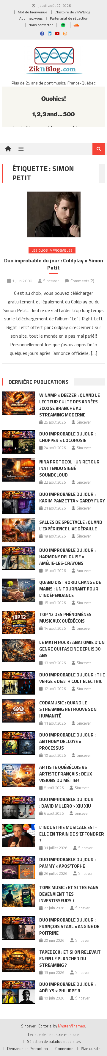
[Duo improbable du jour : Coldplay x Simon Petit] (53, 214)
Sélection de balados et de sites (54, 1041)
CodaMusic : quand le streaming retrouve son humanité (68, 709)
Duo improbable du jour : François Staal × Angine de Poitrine (69, 926)
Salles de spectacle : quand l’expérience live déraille (70, 525)
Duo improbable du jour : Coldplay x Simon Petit (53, 264)
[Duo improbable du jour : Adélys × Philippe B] (18, 992)
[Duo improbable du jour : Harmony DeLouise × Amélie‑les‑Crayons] (18, 558)
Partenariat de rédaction (69, 18)
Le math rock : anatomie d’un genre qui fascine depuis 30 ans (72, 649)
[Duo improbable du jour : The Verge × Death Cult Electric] (18, 683)
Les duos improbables (52, 250)
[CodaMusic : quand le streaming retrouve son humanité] (18, 711)
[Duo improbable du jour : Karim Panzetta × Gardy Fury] (18, 502)
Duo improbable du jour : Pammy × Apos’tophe (67, 862)
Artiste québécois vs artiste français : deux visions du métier (65, 774)
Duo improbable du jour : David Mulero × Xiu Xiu (66, 802)
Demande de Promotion (27, 1049)
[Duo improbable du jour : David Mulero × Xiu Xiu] (18, 807)
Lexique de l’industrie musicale (53, 1035)
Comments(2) (82, 281)
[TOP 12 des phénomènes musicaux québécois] (18, 622)
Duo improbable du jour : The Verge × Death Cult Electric (72, 678)
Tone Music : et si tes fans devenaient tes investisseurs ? (68, 894)
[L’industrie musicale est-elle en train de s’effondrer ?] (18, 835)
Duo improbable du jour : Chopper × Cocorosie (67, 437)
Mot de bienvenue (32, 12)
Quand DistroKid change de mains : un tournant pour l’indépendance (70, 589)
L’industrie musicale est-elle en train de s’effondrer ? (71, 834)
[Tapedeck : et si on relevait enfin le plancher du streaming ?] (18, 960)
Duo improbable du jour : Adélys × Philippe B (67, 987)
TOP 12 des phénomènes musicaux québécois (65, 617)
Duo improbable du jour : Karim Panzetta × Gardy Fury (72, 497)
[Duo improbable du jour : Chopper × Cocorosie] (18, 442)
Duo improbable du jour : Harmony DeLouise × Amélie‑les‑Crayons (67, 557)
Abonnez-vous (31, 18)
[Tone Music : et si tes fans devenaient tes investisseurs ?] (18, 895)
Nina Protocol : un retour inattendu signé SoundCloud (69, 468)
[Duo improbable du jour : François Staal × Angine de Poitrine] (18, 928)
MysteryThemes (71, 1026)
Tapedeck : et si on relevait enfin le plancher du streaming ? (70, 959)
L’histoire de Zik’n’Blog (72, 12)
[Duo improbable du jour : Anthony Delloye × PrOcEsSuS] (18, 743)
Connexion (64, 1049)
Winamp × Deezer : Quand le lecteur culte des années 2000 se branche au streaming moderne (69, 405)
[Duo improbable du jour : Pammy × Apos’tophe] (18, 867)
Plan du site (90, 1049)
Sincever (51, 281)
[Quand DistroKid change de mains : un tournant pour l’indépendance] (18, 590)
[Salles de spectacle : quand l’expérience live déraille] (18, 530)
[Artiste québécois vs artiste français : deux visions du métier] (18, 775)
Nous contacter (41, 25)
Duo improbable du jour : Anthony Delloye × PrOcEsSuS (67, 741)
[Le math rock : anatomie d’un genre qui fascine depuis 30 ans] (18, 650)
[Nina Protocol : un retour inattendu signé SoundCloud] (18, 470)
